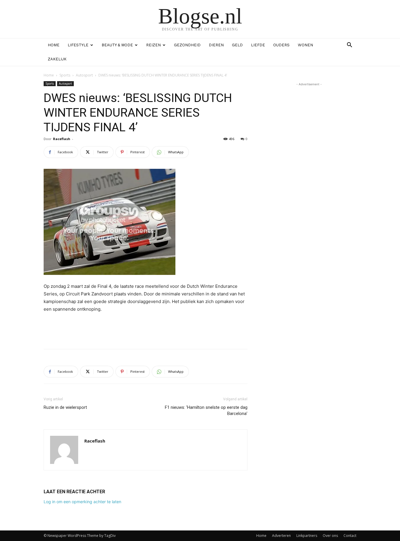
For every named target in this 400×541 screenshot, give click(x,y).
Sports (64, 75)
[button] (349, 45)
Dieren (216, 45)
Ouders (281, 45)
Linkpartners (306, 535)
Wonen (305, 45)
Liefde (258, 45)
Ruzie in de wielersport (65, 407)
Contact (349, 535)
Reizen (153, 45)
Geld (237, 45)
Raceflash (61, 139)
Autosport (84, 75)
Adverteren (281, 535)
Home (53, 45)
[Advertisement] (145, 329)
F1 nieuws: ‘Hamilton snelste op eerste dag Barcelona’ (206, 410)
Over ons (330, 535)
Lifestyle (78, 45)
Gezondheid (187, 45)
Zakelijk (57, 59)
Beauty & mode (117, 45)
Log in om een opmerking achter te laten (82, 501)
